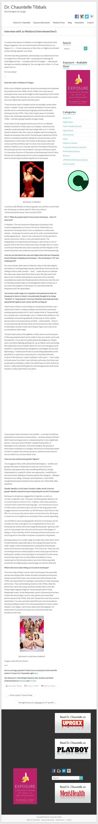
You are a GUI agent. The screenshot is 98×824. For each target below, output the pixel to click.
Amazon (22, 681)
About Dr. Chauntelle (21, 22)
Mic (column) (68, 134)
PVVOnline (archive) (71, 151)
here (12, 48)
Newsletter (79, 22)
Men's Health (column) (72, 126)
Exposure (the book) (41, 22)
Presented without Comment (74, 147)
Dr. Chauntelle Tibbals (25, 7)
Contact (90, 22)
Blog (70, 22)
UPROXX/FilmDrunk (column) (75, 160)
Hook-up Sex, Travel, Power (20, 695)
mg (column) (68, 130)
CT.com (33, 681)
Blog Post (47, 686)
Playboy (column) (70, 143)
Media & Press (59, 22)
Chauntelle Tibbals (15, 686)
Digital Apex (68, 122)
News (53, 686)
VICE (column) (69, 164)
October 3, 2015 (32, 686)
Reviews (66, 155)
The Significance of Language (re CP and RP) (37, 702)
